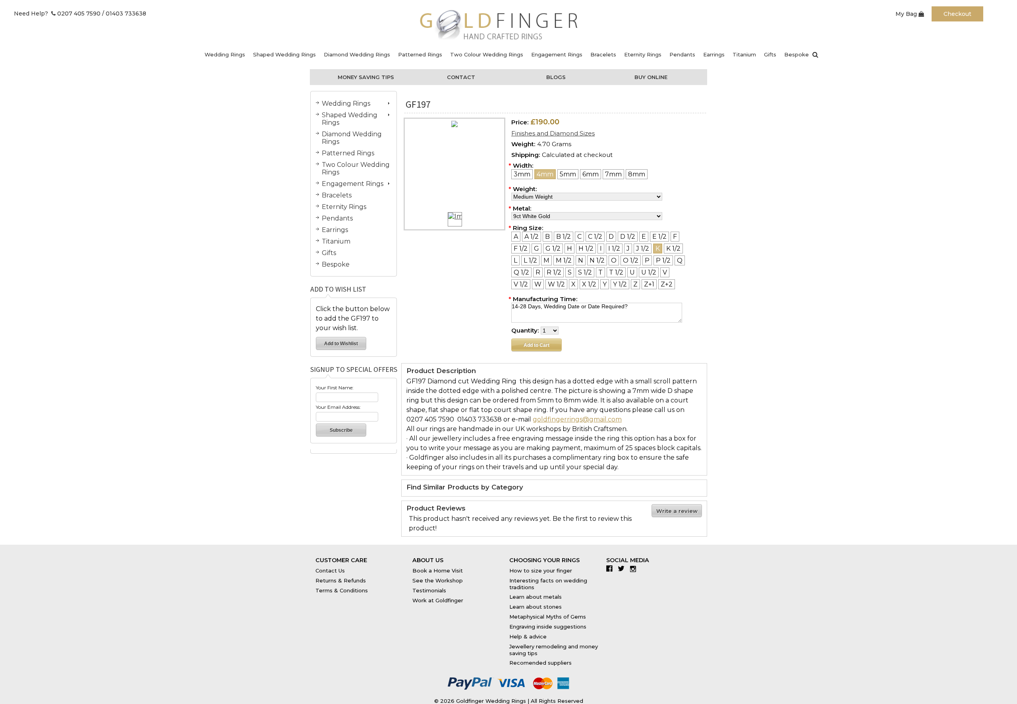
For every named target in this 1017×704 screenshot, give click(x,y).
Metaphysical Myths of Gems (547, 616)
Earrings (714, 54)
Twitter (623, 568)
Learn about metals (535, 597)
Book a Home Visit (437, 570)
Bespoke (796, 54)
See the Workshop (437, 580)
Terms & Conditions (341, 590)
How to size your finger (540, 570)
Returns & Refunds (340, 580)
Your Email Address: (338, 407)
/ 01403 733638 (124, 13)
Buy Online (650, 77)
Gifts (770, 54)
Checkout (957, 13)
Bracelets (603, 54)
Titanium (744, 54)
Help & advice (528, 636)
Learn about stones (535, 606)
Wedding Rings (225, 54)
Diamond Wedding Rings (357, 54)
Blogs (556, 77)
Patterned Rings (420, 54)
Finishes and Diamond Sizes (553, 133)
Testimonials (429, 590)
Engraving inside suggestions (547, 626)
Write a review (677, 511)
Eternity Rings (642, 54)
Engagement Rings (556, 54)
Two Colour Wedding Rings (486, 54)
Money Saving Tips (366, 77)
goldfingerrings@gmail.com (577, 419)
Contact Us (330, 570)
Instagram (635, 568)
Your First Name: (335, 388)
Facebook (611, 568)
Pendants (682, 54)
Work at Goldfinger (437, 600)
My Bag (906, 13)
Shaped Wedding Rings (284, 54)
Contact (461, 77)
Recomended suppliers (540, 663)
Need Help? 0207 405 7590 (57, 13)
